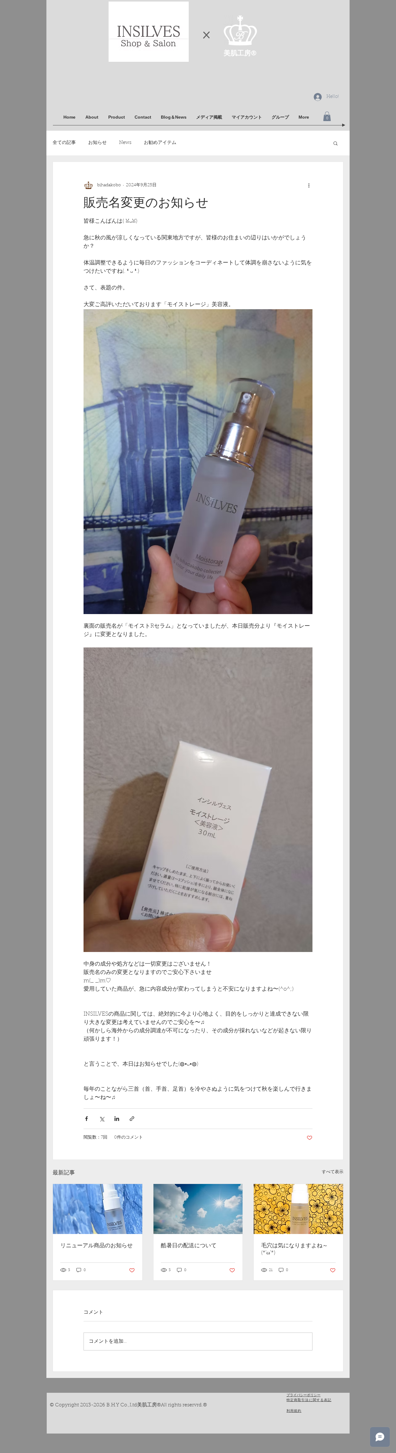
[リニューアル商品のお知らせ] (97, 1209)
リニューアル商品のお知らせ (96, 1246)
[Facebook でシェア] (86, 1119)
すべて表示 (332, 1172)
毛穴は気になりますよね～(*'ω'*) (294, 1249)
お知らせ (97, 143)
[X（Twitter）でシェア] (102, 1119)
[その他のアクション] (308, 185)
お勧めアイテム (160, 143)
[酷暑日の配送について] (198, 1209)
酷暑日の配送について (189, 1246)
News (125, 143)
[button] (327, 116)
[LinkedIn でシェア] (117, 1119)
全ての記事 (64, 143)
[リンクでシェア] (132, 1119)
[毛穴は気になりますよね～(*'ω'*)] (298, 1209)
